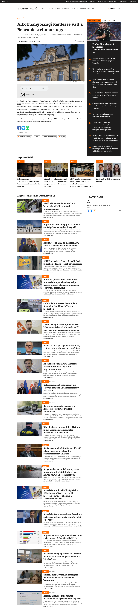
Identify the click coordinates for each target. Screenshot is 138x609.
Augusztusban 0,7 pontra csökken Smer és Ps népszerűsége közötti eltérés (105, 95)
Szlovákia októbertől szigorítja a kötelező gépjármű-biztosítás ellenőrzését (59, 409)
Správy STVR (6, 1)
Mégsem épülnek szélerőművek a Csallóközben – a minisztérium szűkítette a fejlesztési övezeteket (105, 137)
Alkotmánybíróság (25, 137)
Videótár (97, 200)
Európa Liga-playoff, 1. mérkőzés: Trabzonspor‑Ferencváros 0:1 (105, 48)
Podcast (75, 8)
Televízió (103, 200)
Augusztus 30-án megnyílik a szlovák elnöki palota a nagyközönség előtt (61, 226)
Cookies (88, 207)
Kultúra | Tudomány (87, 8)
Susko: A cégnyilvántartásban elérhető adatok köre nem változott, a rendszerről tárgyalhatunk (62, 451)
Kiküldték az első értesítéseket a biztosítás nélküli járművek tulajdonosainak (59, 206)
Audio (53, 381)
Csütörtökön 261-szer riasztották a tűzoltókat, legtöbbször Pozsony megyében (105, 105)
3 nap (109, 20)
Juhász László (23, 41)
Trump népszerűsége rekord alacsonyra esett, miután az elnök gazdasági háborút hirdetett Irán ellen (104, 83)
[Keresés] (119, 8)
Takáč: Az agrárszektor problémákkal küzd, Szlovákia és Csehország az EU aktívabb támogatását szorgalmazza (104, 126)
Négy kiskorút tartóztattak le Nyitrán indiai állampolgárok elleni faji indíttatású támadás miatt (105, 71)
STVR (88, 202)
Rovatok (92, 1)
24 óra (104, 20)
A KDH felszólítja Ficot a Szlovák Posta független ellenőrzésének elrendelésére (62, 262)
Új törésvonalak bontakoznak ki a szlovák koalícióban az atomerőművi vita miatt (61, 388)
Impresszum (123, 1)
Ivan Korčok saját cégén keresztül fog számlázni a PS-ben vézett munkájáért (62, 347)
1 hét (113, 20)
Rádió (108, 200)
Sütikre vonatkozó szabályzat (107, 1)
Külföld (50, 8)
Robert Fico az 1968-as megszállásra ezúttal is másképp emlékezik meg (61, 244)
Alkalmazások (114, 200)
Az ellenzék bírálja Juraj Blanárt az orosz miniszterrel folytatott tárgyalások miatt (60, 366)
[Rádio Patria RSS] (94, 212)
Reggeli (62, 137)
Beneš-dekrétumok (50, 137)
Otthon (42, 8)
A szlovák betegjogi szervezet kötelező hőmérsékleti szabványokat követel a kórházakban (62, 556)
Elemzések (66, 8)
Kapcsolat (133, 1)
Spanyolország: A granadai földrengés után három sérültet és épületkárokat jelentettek (105, 148)
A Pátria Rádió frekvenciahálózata (76, 1)
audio (37, 137)
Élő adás (112, 8)
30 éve (57, 8)
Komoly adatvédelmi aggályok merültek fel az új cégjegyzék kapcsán (103, 60)
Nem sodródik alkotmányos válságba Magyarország (102, 115)
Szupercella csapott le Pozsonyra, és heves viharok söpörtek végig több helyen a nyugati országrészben (61, 472)
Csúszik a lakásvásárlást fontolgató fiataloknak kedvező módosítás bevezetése (60, 577)
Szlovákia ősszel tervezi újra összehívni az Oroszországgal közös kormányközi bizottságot (62, 517)
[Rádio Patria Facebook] (88, 212)
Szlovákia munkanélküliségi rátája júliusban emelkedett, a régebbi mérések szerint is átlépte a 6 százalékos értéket (60, 494)
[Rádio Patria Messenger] (91, 212)
